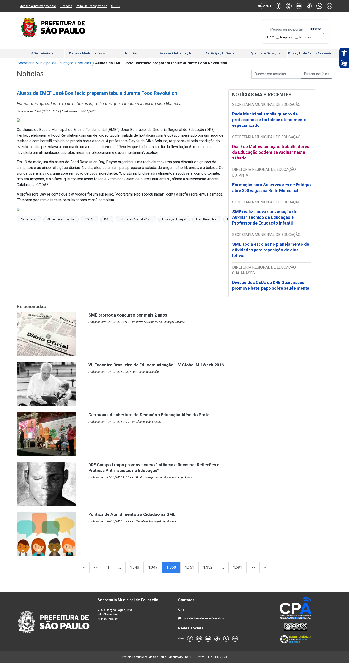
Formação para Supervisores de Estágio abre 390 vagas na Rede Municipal (271, 187)
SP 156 (115, 6)
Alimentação (28, 219)
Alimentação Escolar (61, 219)
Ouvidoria (66, 6)
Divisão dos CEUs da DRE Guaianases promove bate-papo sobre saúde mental (271, 285)
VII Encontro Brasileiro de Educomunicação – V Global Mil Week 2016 (156, 364)
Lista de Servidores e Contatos (203, 618)
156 (183, 610)
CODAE (89, 219)
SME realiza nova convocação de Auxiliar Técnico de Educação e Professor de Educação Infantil (264, 217)
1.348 (134, 567)
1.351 (189, 567)
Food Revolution (206, 219)
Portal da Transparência (91, 6)
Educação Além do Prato (136, 219)
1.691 (237, 567)
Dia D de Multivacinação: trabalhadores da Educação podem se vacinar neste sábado (270, 152)
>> (253, 567)
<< (96, 567)
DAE (107, 219)
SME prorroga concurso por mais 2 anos (127, 314)
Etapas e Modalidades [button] (86, 53)
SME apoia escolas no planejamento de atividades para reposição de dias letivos (270, 250)
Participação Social (221, 53)
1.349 (152, 567)
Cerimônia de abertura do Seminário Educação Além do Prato (149, 414)
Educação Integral (174, 219)
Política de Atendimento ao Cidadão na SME (131, 514)
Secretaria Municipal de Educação (45, 63)
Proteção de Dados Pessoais (309, 53)
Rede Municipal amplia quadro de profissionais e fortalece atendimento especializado (269, 119)
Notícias (305, 37)
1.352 (207, 567)
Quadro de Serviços (265, 53)
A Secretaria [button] (41, 53)
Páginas (286, 37)
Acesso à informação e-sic (38, 6)
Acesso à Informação (176, 53)
